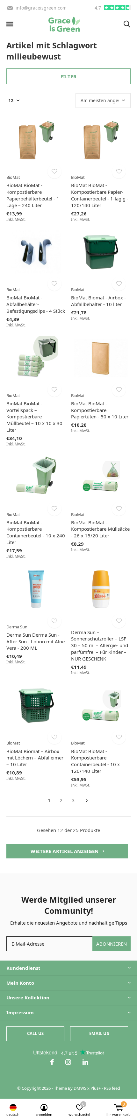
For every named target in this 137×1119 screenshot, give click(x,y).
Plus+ (95, 1088)
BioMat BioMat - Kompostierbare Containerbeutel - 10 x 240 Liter (35, 532)
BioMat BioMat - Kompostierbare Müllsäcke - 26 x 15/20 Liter (100, 529)
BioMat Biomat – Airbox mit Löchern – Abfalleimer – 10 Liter (34, 758)
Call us (35, 1033)
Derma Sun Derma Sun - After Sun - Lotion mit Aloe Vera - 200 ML (35, 641)
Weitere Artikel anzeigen (65, 851)
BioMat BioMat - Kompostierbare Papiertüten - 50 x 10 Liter (99, 410)
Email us (99, 1033)
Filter (68, 76)
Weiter (86, 800)
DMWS (80, 1088)
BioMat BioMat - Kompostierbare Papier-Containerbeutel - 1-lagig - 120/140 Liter (99, 195)
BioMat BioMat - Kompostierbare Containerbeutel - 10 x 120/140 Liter (95, 761)
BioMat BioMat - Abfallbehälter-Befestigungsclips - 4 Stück (35, 304)
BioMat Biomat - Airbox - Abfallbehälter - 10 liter (98, 300)
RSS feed (112, 1088)
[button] (9, 24)
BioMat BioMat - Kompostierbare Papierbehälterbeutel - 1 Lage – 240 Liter (32, 195)
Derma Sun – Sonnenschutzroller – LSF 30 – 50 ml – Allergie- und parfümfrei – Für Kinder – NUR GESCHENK (99, 645)
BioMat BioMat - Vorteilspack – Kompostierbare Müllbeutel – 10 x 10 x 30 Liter (34, 416)
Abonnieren (111, 944)
